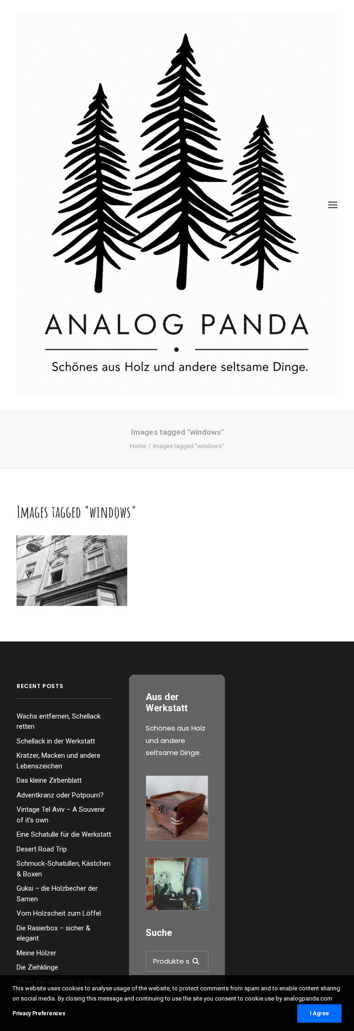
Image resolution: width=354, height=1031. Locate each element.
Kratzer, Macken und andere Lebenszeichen (58, 760)
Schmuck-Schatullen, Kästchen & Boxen (64, 868)
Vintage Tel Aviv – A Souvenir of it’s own (61, 814)
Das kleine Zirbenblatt (49, 780)
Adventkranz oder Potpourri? (60, 795)
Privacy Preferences (38, 1013)
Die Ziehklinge (37, 967)
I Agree (319, 1013)
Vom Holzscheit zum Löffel (59, 913)
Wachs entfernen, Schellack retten (58, 721)
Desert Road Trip (42, 849)
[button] (333, 205)
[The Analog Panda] (177, 205)
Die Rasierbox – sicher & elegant (53, 933)
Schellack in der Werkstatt (56, 741)
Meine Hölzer (36, 953)
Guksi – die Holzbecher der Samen (57, 893)
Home (138, 446)
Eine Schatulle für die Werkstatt (64, 834)
